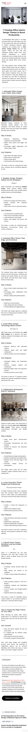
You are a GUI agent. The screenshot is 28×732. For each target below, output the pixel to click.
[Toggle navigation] (22, 3)
